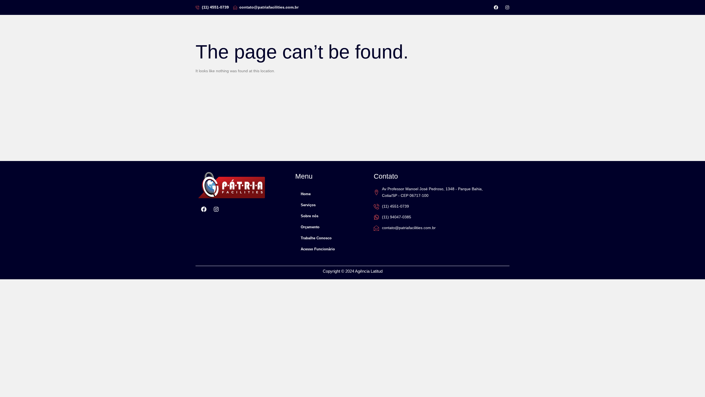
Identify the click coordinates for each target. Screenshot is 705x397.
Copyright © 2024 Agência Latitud (353, 271)
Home (306, 194)
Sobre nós (309, 216)
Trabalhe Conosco (316, 238)
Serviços (308, 205)
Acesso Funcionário (318, 249)
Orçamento (310, 227)
